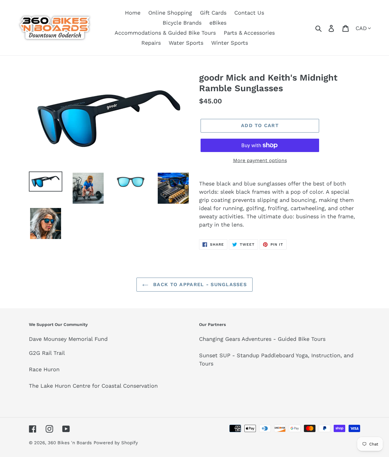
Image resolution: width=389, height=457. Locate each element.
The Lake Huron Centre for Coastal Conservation (93, 386)
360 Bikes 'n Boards (70, 442)
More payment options (260, 160)
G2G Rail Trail (47, 353)
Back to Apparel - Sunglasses (199, 284)
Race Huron (44, 369)
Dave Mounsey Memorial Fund (68, 339)
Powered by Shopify (116, 442)
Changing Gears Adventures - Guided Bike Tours (262, 339)
